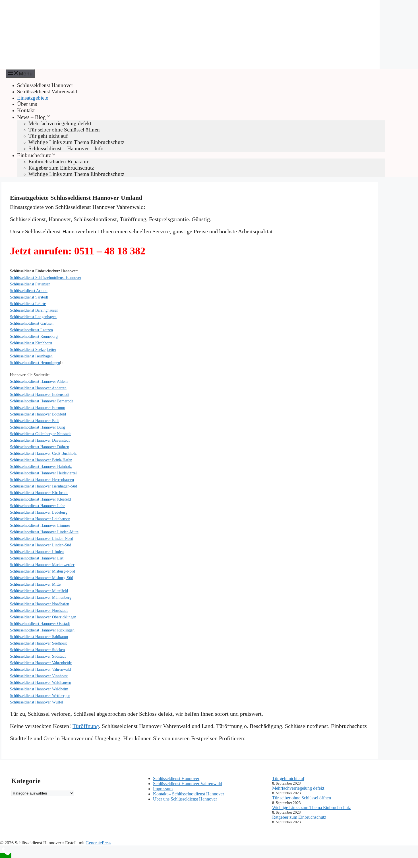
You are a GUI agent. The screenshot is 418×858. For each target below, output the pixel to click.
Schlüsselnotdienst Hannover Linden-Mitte (44, 532)
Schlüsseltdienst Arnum (28, 291)
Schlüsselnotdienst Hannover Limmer (40, 525)
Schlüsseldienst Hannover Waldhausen (40, 682)
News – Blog (31, 117)
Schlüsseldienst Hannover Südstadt (38, 656)
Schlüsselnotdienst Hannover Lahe (37, 506)
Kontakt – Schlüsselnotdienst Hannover (188, 793)
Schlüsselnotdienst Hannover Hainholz (41, 466)
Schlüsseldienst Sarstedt (29, 297)
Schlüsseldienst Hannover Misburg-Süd (41, 578)
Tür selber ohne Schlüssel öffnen (64, 130)
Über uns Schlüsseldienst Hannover (185, 799)
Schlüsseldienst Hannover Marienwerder (42, 565)
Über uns (27, 104)
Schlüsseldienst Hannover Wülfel (36, 702)
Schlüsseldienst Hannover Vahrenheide (41, 663)
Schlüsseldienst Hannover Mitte (35, 584)
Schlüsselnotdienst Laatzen (31, 330)
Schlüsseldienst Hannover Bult (34, 421)
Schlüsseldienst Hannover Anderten (38, 388)
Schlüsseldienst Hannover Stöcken (37, 650)
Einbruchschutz (34, 155)
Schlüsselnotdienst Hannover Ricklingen (42, 630)
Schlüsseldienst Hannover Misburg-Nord (42, 571)
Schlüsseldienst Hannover (45, 85)
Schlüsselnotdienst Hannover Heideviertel (43, 473)
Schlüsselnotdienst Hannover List (36, 558)
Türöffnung (86, 726)
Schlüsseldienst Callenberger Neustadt (40, 434)
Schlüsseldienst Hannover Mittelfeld (39, 591)
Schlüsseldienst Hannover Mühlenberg (40, 597)
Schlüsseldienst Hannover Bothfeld (38, 414)
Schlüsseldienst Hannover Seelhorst (38, 643)
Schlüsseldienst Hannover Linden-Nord (41, 538)
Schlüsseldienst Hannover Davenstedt (40, 440)
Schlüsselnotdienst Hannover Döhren (39, 447)
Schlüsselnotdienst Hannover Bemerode (41, 401)
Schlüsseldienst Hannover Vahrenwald (40, 669)
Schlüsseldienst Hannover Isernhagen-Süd (43, 486)
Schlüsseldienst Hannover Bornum (37, 408)
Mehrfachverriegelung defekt (59, 123)
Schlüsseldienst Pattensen (30, 284)
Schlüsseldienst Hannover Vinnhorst (39, 676)
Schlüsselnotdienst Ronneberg (34, 336)
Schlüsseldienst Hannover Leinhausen (40, 519)
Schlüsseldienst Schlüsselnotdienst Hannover (45, 277)
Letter (51, 349)
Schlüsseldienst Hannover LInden (37, 552)
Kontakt (26, 110)
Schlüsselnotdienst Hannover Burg (37, 427)
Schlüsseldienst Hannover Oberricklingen (43, 617)
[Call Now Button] (5, 855)
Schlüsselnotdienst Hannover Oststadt (40, 624)
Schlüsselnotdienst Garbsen (31, 323)
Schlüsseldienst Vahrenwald (47, 91)
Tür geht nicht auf (48, 136)
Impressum (163, 788)
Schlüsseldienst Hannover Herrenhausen (42, 480)
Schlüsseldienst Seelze (27, 349)
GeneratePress (98, 842)
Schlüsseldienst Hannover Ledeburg (38, 512)
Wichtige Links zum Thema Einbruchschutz (76, 142)
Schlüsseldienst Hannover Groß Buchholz (43, 453)
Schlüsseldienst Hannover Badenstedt (39, 394)
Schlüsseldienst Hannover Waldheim (39, 689)
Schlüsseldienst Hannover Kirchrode (39, 493)
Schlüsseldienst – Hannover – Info (66, 148)
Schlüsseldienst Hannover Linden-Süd (40, 545)
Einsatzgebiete (32, 98)
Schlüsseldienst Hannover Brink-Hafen (41, 460)
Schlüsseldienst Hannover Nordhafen (39, 604)
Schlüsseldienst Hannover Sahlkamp (39, 637)
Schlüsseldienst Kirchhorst (31, 343)
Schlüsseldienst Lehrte (28, 304)
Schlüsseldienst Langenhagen (33, 317)
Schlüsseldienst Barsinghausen (34, 310)
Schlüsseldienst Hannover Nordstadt (39, 610)
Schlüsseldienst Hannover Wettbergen (40, 696)
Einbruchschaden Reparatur (58, 161)
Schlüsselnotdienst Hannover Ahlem (39, 381)
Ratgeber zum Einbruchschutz (61, 168)
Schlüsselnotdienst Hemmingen (35, 363)
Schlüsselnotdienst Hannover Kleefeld (40, 499)
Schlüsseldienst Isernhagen (31, 356)
